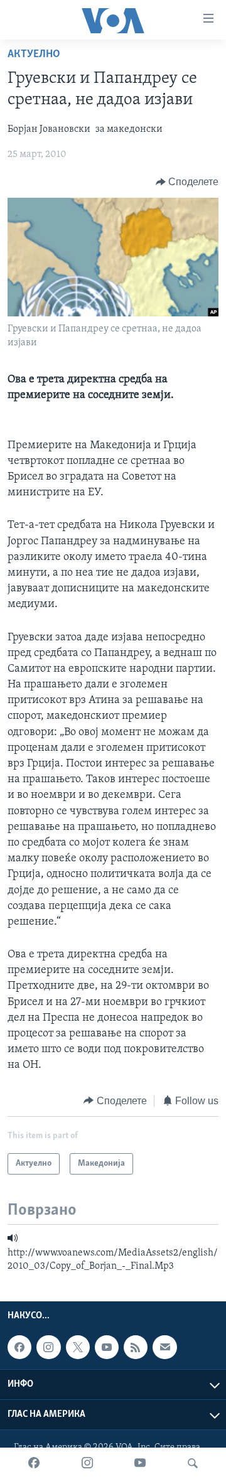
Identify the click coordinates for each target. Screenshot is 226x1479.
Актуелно (34, 54)
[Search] (193, 1463)
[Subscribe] (164, 1347)
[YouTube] (140, 1463)
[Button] (187, 182)
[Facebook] (33, 1463)
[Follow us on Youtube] (107, 1347)
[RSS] (136, 1347)
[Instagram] (87, 1463)
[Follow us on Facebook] (19, 1347)
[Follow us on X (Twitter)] (78, 1347)
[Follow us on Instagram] (48, 1347)
